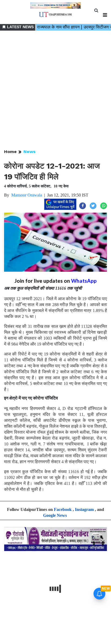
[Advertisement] (55, 90)
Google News (55, 515)
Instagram (84, 509)
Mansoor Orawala (26, 195)
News (29, 151)
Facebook (63, 509)
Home (10, 151)
